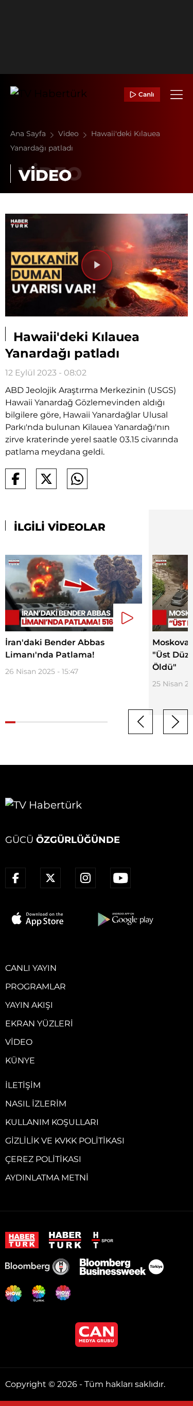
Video (69, 133)
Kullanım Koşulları (52, 1122)
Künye (20, 1060)
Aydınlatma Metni (47, 1178)
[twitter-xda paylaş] (46, 478)
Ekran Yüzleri (39, 1023)
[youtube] (120, 878)
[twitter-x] (50, 878)
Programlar (35, 986)
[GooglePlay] (124, 919)
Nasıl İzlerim (35, 1104)
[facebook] (15, 878)
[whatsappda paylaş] (77, 478)
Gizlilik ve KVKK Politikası (65, 1141)
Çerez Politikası (43, 1159)
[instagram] (85, 878)
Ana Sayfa (29, 133)
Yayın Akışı (29, 1005)
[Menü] (176, 94)
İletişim (23, 1085)
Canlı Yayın (31, 968)
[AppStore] (38, 919)
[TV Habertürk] (48, 94)
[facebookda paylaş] (15, 478)
